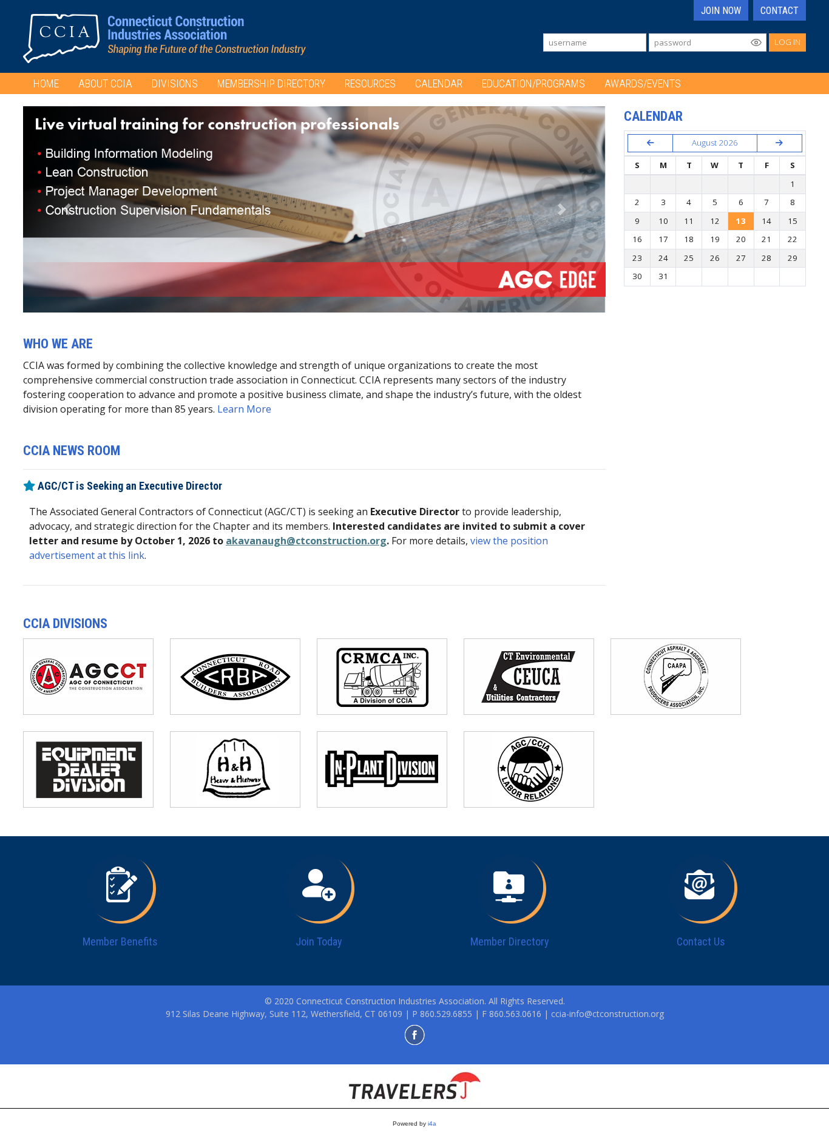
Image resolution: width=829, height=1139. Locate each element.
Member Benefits (120, 941)
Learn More (244, 409)
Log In (787, 41)
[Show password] (756, 42)
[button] (66, 209)
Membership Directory (271, 83)
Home (46, 83)
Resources (370, 83)
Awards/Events (642, 83)
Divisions (175, 83)
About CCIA (105, 83)
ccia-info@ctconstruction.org (607, 1013)
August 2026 (715, 142)
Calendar (438, 83)
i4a (432, 1123)
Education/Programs (533, 83)
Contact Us (701, 941)
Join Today (319, 941)
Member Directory (509, 941)
